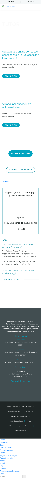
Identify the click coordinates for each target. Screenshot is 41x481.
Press (2, 474)
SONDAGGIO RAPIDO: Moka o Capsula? (20, 362)
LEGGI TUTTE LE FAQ (10, 279)
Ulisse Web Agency (23, 416)
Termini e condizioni (16, 421)
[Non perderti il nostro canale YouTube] (21, 393)
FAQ (1, 466)
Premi (2, 463)
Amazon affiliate (20, 430)
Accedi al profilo (6, 458)
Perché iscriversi (6, 450)
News (2, 461)
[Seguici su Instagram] (33, 387)
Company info (28, 411)
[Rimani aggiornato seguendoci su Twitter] (16, 387)
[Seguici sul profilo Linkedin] (25, 387)
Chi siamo (4, 442)
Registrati (10, 2)
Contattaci (28, 426)
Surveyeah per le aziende (10, 471)
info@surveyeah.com (20, 376)
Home (2, 440)
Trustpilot (5, 182)
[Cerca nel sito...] (24, 476)
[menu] (37, 6)
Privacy (29, 421)
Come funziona (6, 448)
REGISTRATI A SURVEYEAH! (20, 170)
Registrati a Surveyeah (9, 455)
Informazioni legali (15, 426)
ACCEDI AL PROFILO (20, 153)
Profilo (2, 453)
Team (2, 445)
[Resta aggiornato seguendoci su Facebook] (8, 387)
